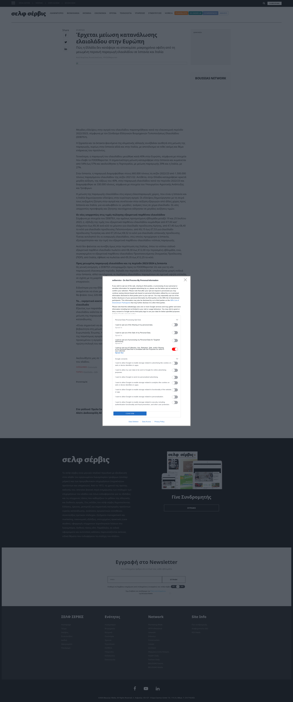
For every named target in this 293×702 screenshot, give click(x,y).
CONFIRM (130, 413)
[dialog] (146, 351)
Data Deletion (133, 422)
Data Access (146, 422)
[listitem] (146, 320)
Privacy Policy (159, 422)
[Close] (186, 280)
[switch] (175, 324)
